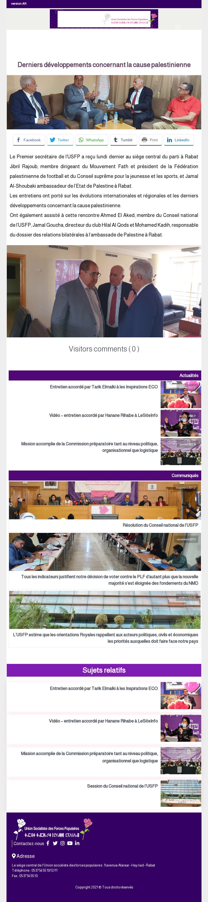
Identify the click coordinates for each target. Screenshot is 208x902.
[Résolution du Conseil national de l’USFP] (105, 506)
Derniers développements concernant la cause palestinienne (104, 64)
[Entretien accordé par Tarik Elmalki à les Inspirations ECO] (105, 394)
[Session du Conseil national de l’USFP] (104, 795)
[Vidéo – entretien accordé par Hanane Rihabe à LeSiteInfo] (105, 423)
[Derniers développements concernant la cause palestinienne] (104, 78)
